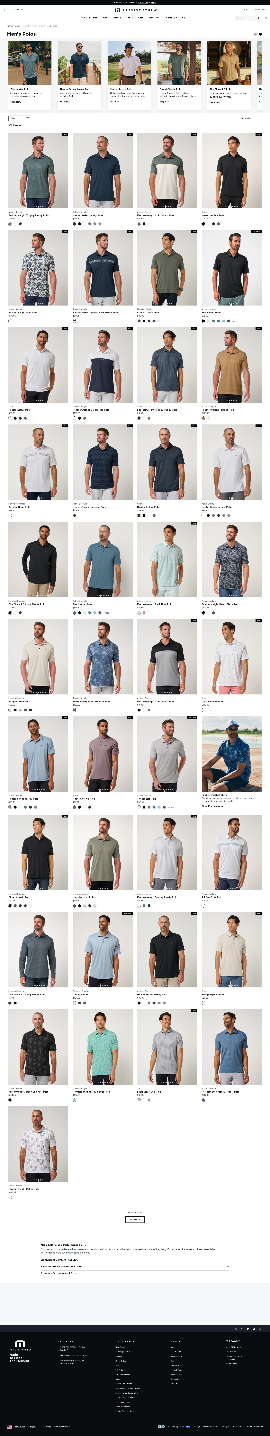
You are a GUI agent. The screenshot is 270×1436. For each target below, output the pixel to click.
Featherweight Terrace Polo (218, 410)
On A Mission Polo (212, 702)
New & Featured (89, 18)
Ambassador (176, 1365)
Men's (26, 26)
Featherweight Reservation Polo (92, 702)
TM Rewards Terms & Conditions (235, 1357)
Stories (173, 1361)
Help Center (120, 1347)
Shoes (129, 18)
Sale (184, 18)
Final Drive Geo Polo (149, 1092)
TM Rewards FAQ (233, 1352)
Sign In (153, 2)
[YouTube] (260, 1328)
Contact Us (66, 1341)
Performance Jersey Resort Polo (220, 1092)
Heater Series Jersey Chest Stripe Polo (95, 313)
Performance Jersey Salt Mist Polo (28, 1092)
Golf (140, 18)
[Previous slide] (255, 34)
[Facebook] (241, 1328)
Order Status (120, 1361)
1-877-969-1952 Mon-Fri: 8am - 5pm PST (73, 1348)
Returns (118, 1356)
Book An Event (177, 1375)
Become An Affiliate (123, 1384)
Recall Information (122, 1407)
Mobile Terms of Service (125, 1411)
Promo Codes (231, 1364)
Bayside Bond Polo (19, 507)
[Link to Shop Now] (29, 63)
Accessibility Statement (125, 1397)
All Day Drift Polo (212, 897)
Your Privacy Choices (176, 1426)
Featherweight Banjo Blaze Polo (220, 604)
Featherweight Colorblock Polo (155, 215)
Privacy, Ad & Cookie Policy (232, 1426)
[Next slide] (260, 34)
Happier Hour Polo (19, 702)
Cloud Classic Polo (148, 313)
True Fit (174, 1384)
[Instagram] (235, 1328)
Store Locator (176, 1356)
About (173, 1347)
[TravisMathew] (135, 9)
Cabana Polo (80, 995)
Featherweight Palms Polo (23, 1189)
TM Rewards (176, 1352)
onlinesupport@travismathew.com (74, 1355)
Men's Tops (37, 26)
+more (235, 321)
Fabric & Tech (176, 1370)
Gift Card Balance (122, 1375)
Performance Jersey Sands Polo (91, 1092)
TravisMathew (14, 26)
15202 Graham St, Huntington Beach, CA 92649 (72, 1361)
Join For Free (259, 10)
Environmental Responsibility (127, 1393)
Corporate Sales (177, 1379)
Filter (13, 118)
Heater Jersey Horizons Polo (89, 507)
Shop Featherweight (213, 806)
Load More (135, 1219)
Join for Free (143, 2)
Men (105, 18)
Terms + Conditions (255, 1426)
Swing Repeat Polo (213, 995)
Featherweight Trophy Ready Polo (28, 215)
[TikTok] (254, 1328)
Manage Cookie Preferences (206, 1426)
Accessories (154, 18)
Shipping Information (124, 1352)
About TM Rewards (234, 1347)
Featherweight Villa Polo (22, 313)
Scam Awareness (122, 1402)
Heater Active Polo (213, 215)
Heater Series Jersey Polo (88, 215)
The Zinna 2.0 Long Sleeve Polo (26, 604)
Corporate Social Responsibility (128, 1388)
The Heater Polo (211, 313)
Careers (118, 1379)
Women (117, 18)
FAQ (117, 1365)
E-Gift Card (120, 1370)
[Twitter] (248, 1328)
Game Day (171, 18)
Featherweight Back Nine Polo (154, 604)
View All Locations (17, 9)
